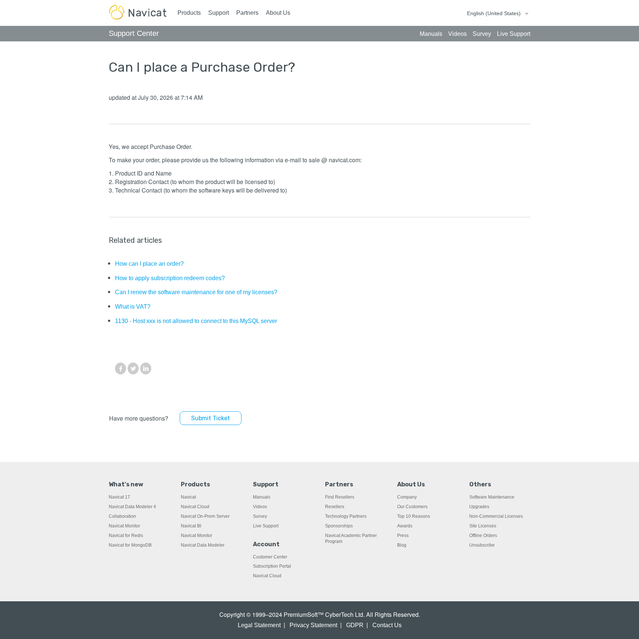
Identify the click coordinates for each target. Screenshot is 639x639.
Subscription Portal (272, 566)
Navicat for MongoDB (130, 545)
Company (407, 497)
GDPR (355, 625)
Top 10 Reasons (413, 516)
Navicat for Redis (126, 535)
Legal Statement (259, 625)
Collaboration (122, 516)
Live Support (265, 525)
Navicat (188, 497)
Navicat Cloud (195, 506)
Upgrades (479, 506)
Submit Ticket (210, 418)
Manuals (261, 497)
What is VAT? (133, 306)
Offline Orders (483, 535)
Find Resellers (339, 497)
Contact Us (387, 625)
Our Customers (412, 506)
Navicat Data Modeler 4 (132, 506)
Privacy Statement (313, 625)
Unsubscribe (482, 545)
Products (189, 13)
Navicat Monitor (124, 525)
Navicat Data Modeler (202, 545)
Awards (404, 525)
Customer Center (270, 557)
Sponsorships (339, 525)
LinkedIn (145, 368)
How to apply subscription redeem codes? (170, 278)
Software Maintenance (491, 497)
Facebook (120, 368)
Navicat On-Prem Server (205, 516)
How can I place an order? (149, 264)
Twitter (133, 368)
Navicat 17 (119, 497)
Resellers (334, 506)
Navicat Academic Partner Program (351, 538)
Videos (260, 506)
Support (218, 13)
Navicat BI (191, 525)
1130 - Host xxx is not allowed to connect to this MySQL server (196, 321)
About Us (278, 13)
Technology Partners (345, 516)
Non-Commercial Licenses (496, 516)
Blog (401, 545)
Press (403, 535)
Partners (247, 13)
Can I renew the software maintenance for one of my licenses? (196, 292)
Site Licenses (482, 525)
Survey (260, 516)
